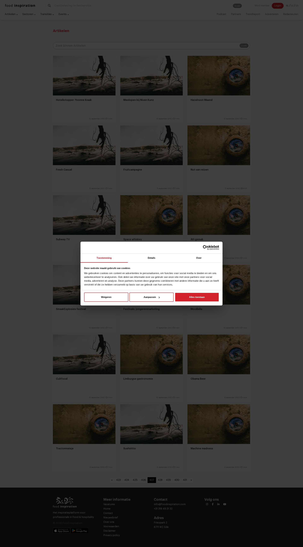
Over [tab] (199, 258)
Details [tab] (151, 258)
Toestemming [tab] (104, 258)
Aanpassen (150, 297)
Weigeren (106, 297)
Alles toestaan (197, 297)
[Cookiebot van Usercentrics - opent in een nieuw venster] (205, 247)
